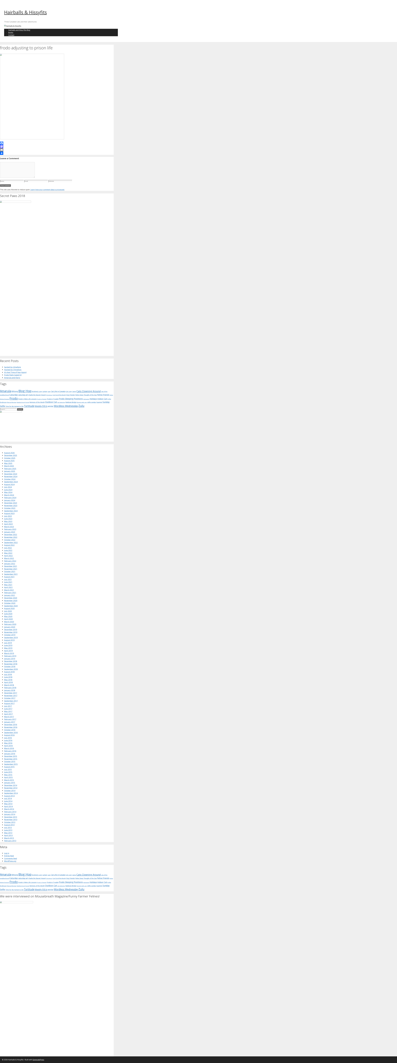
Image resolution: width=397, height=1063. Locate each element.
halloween (86, 399)
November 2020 (10, 600)
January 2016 (9, 753)
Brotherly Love (37, 391)
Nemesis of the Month (37, 402)
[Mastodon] (57, 146)
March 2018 (9, 685)
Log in (6, 853)
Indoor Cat (102, 398)
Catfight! (44, 391)
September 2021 (11, 574)
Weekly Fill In (41, 406)
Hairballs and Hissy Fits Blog (19, 30)
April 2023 (8, 524)
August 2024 (9, 484)
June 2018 (8, 677)
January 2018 (9, 690)
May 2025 (8, 463)
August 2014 (9, 796)
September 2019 (11, 637)
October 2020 (9, 603)
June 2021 (8, 582)
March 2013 (9, 838)
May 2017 (8, 711)
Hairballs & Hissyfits (25, 12)
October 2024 (9, 479)
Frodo (14, 398)
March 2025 (9, 466)
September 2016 (11, 732)
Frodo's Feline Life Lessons (27, 399)
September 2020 (11, 606)
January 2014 (9, 814)
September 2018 (11, 669)
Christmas (49, 395)
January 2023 (9, 532)
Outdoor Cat (51, 402)
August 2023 (9, 513)
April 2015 (8, 777)
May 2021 (8, 585)
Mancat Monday (11, 402)
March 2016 (9, 748)
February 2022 (10, 561)
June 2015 (8, 772)
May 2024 (8, 492)
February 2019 (10, 656)
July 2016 (8, 738)
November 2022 (10, 537)
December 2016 (10, 724)
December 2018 (10, 661)
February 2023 (10, 529)
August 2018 (9, 672)
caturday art (23, 395)
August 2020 (9, 608)
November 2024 (10, 476)
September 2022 (11, 542)
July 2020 (8, 611)
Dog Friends (70, 395)
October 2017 (9, 698)
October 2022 (9, 540)
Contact (11, 35)
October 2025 (9, 458)
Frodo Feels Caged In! (13, 375)
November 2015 (10, 759)
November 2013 (10, 819)
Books (10, 32)
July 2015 (8, 769)
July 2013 (8, 827)
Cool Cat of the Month (59, 395)
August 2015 (9, 767)
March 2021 (9, 590)
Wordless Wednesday (66, 406)
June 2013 (8, 830)
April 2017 (8, 714)
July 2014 (8, 798)
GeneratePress (38, 1060)
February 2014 (10, 811)
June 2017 (8, 708)
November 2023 (10, 505)
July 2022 (8, 548)
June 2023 (8, 518)
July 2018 (8, 674)
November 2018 (10, 664)
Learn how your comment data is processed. (47, 189)
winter (50, 406)
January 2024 (9, 500)
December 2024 (10, 474)
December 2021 (10, 566)
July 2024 (8, 487)
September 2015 (11, 764)
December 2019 (10, 629)
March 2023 (9, 526)
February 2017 (10, 719)
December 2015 (10, 756)
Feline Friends (103, 394)
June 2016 (8, 740)
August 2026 (9, 453)
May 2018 (8, 680)
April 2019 (8, 650)
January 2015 (9, 782)
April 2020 (8, 619)
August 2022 (9, 545)
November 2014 (10, 788)
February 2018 (10, 687)
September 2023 (11, 511)
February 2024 (10, 497)
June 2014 (8, 801)
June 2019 (8, 645)
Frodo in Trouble (53, 399)
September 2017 (11, 701)
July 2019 (8, 643)
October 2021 (9, 571)
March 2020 (9, 621)
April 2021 (8, 587)
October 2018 (9, 666)
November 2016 (10, 727)
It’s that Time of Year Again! (15, 372)
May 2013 (8, 833)
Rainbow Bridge (70, 402)
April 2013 (8, 835)
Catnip (74, 391)
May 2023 (8, 521)
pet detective (61, 402)
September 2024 (11, 482)
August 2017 (9, 703)
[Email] (57, 150)
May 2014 (8, 804)
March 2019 (9, 653)
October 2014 (9, 790)
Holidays (93, 399)
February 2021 (10, 592)
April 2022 (8, 555)
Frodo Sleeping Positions (71, 398)
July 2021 (8, 579)
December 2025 (10, 455)
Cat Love (69, 391)
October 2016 (9, 730)
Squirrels (99, 402)
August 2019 (9, 640)
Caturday (13, 394)
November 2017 (10, 695)
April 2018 (8, 682)
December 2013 (10, 817)
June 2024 (8, 489)
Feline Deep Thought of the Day (86, 395)
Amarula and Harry (12, 377)
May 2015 (8, 775)
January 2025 (9, 471)
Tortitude (29, 406)
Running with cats (82, 402)
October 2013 (9, 822)
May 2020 (8, 616)
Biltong (14, 391)
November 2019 (10, 632)
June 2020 (8, 613)
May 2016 (8, 743)
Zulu (81, 406)
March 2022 (9, 558)
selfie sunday (91, 402)
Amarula (5, 391)
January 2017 (9, 722)
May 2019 (8, 648)
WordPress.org (10, 861)
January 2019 (9, 658)
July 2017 (8, 706)
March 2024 (9, 495)
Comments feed (10, 858)
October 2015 (9, 761)
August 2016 (9, 735)
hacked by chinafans (12, 367)
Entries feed (9, 856)
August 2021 (9, 577)
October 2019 (9, 635)
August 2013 (9, 825)
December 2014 (10, 785)
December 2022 (10, 534)
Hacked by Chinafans (12, 369)
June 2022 (8, 550)
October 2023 (9, 508)
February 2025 (10, 468)
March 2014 (9, 809)
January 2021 (9, 595)
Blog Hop (25, 391)
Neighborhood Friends (23, 402)
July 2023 (8, 516)
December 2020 (10, 598)
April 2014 (8, 806)
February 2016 (10, 751)
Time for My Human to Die (14, 406)
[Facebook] (57, 143)
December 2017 (10, 693)
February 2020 (10, 624)
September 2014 (11, 793)
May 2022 (8, 553)
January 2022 (9, 563)
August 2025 (9, 460)
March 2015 (9, 780)
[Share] (57, 153)
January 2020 (9, 627)
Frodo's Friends (41, 399)
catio (49, 391)
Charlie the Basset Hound (37, 395)
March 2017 (9, 716)
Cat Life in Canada (58, 391)
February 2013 (10, 840)
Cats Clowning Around (89, 391)
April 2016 (8, 745)
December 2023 (10, 503)
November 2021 (10, 569)
